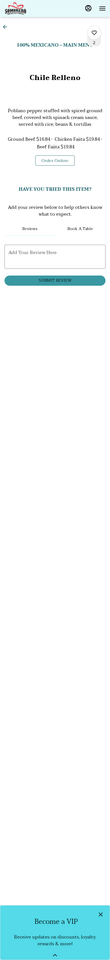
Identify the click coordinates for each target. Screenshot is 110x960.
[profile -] (88, 8)
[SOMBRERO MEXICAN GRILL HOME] (29, 8)
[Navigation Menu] (102, 8)
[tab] (30, 229)
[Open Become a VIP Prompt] (55, 955)
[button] (7, 26)
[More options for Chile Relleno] (94, 33)
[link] (55, 160)
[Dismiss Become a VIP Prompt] (100, 914)
